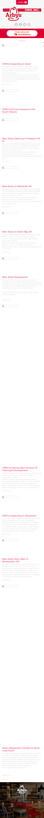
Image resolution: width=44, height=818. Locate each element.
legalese (11, 797)
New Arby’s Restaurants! (15, 277)
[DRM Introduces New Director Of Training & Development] (22, 384)
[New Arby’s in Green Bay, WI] (22, 220)
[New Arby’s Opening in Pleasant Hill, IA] (22, 127)
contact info (22, 797)
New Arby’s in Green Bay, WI (17, 231)
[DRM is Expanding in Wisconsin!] (22, 504)
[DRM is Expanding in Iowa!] (22, 52)
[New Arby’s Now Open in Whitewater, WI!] (22, 547)
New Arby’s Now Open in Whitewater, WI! (15, 560)
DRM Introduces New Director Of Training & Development (19, 469)
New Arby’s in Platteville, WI (17, 186)
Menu (21, 2)
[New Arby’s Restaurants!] (22, 265)
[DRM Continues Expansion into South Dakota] (22, 97)
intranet (33, 797)
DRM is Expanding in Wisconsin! (19, 515)
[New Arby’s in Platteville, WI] (22, 174)
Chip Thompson (32, 804)
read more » (6, 84)
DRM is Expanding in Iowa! (16, 64)
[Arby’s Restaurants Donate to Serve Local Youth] (22, 664)
